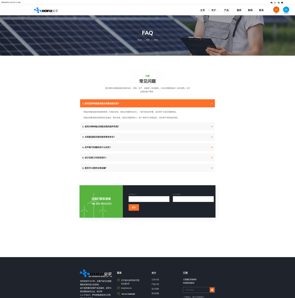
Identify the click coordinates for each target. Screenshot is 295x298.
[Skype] (278, 2)
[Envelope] (282, 2)
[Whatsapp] (275, 2)
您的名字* (133, 194)
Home (139, 40)
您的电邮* (177, 194)
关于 (148, 40)
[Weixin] (271, 2)
